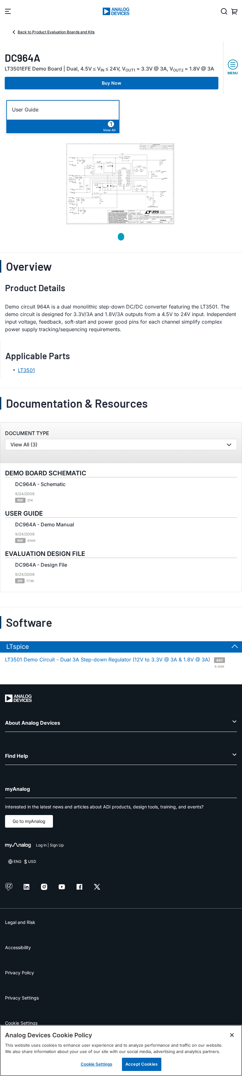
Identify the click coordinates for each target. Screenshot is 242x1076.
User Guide (25, 110)
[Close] (232, 1035)
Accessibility (18, 947)
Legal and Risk (20, 922)
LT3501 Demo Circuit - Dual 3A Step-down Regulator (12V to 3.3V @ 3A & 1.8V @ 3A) (114, 662)
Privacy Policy (19, 972)
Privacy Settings (22, 997)
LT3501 (26, 370)
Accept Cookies (141, 1064)
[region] (121, 1050)
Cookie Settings (21, 1023)
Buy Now (111, 83)
